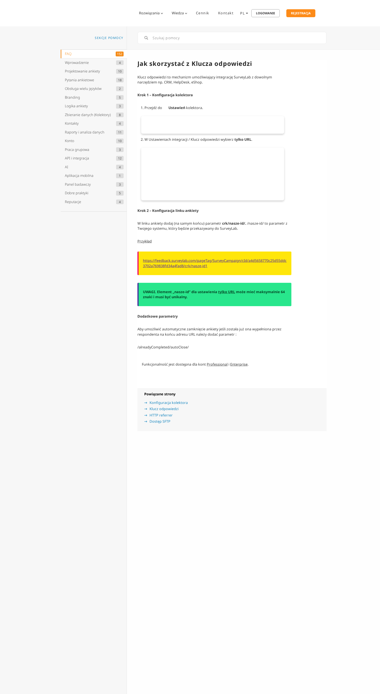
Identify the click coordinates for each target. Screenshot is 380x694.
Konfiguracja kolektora (169, 402)
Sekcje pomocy (109, 38)
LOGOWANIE (265, 13)
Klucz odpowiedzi (164, 408)
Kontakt (226, 13)
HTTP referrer (161, 415)
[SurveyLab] (85, 12)
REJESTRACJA (301, 13)
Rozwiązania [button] (149, 13)
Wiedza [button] (178, 13)
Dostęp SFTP (160, 421)
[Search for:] (232, 38)
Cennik (202, 13)
